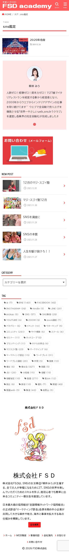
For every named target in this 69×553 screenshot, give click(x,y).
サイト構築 (38, 332)
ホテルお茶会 (40, 343)
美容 (26, 384)
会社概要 (34, 525)
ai (9, 303)
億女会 (28, 367)
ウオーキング (54, 326)
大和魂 (29, 373)
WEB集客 (21, 535)
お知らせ (61, 535)
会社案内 (48, 535)
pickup (12, 314)
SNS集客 (49, 314)
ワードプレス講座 (17, 361)
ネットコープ (34, 338)
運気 (42, 384)
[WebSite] (34, 124)
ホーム (8, 535)
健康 (54, 361)
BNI (25, 303)
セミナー (13, 338)
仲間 (38, 361)
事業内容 (34, 535)
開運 (58, 384)
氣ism (50, 378)
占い (11, 373)
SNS (30, 314)
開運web (13, 390)
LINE (56, 308)
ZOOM (34, 320)
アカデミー (13, 326)
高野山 (48, 390)
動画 (45, 367)
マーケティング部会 (18, 355)
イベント (33, 326)
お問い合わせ (35, 542)
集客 (31, 390)
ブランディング (16, 343)
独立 (10, 384)
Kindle (38, 308)
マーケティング (39, 349)
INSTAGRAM (16, 308)
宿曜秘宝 (13, 378)
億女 (10, 367)
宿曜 (46, 373)
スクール (57, 332)
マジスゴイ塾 (14, 349)
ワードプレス (44, 355)
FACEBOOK (46, 303)
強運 (32, 378)
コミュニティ (15, 332)
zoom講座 (54, 320)
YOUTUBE (14, 320)
